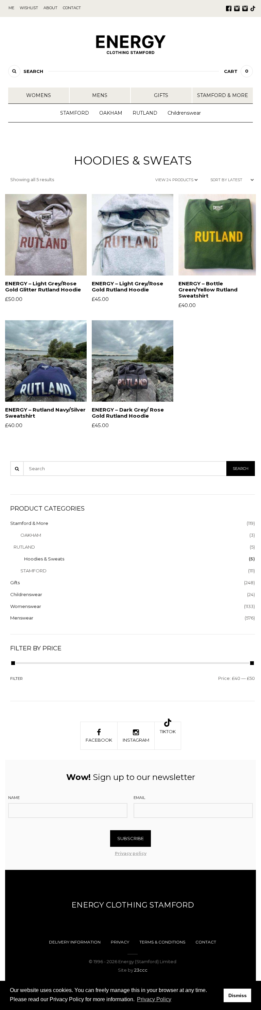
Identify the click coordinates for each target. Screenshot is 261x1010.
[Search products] (14, 71)
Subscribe (130, 838)
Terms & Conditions (162, 942)
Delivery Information (75, 942)
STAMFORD (74, 113)
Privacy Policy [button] (154, 999)
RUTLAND (145, 113)
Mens (99, 95)
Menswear (21, 618)
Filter (16, 678)
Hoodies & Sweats (44, 558)
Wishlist (29, 7)
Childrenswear (184, 113)
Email (139, 797)
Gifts (161, 95)
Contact (205, 942)
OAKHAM (110, 113)
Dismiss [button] (237, 995)
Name (14, 797)
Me (11, 7)
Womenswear (25, 606)
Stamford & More (222, 95)
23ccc (140, 970)
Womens (38, 95)
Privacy (120, 942)
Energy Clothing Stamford (132, 905)
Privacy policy (130, 853)
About (50, 7)
